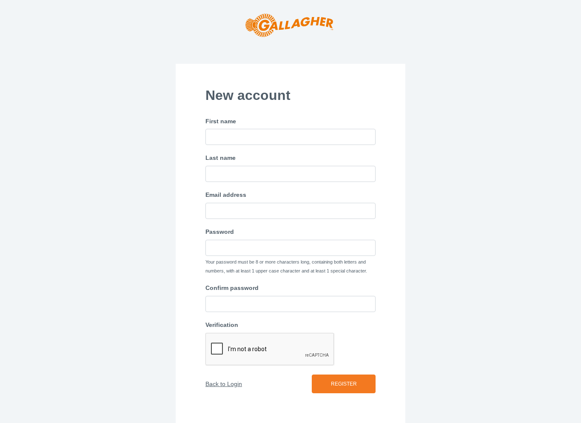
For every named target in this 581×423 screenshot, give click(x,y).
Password (219, 231)
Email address (225, 194)
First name (220, 121)
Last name (220, 157)
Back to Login (223, 383)
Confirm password (232, 287)
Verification (221, 324)
